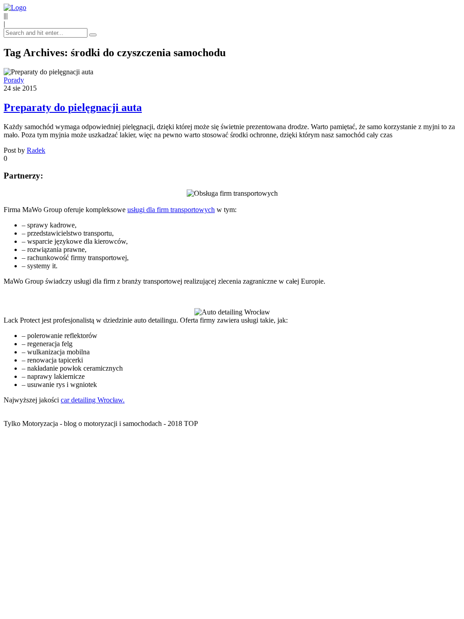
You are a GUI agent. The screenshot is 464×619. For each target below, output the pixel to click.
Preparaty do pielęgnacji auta (73, 107)
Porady (14, 80)
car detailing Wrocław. (93, 400)
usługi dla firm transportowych (171, 209)
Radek (36, 150)
